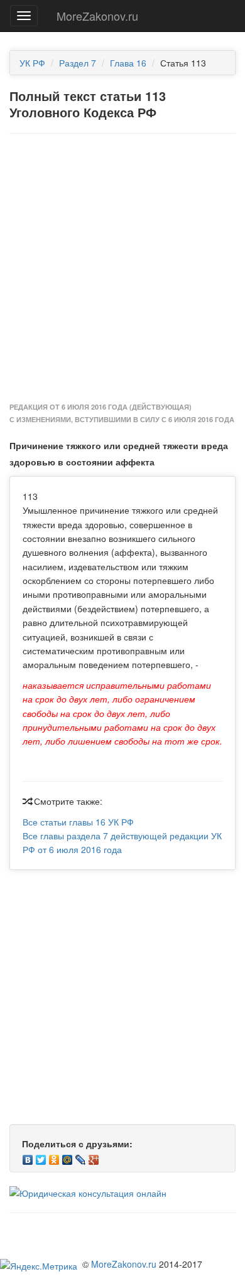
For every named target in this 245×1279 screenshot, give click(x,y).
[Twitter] (41, 1157)
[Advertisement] (122, 268)
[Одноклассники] (54, 1157)
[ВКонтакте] (28, 1157)
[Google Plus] (94, 1157)
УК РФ (32, 62)
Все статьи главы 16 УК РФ (78, 821)
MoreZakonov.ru (97, 16)
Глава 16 (128, 62)
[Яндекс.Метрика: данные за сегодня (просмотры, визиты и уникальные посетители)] (38, 1266)
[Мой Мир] (67, 1157)
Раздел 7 (77, 62)
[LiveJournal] (80, 1157)
